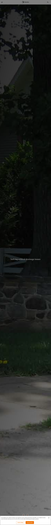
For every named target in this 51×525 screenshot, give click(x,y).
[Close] (48, 517)
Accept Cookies (30, 522)
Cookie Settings (20, 522)
